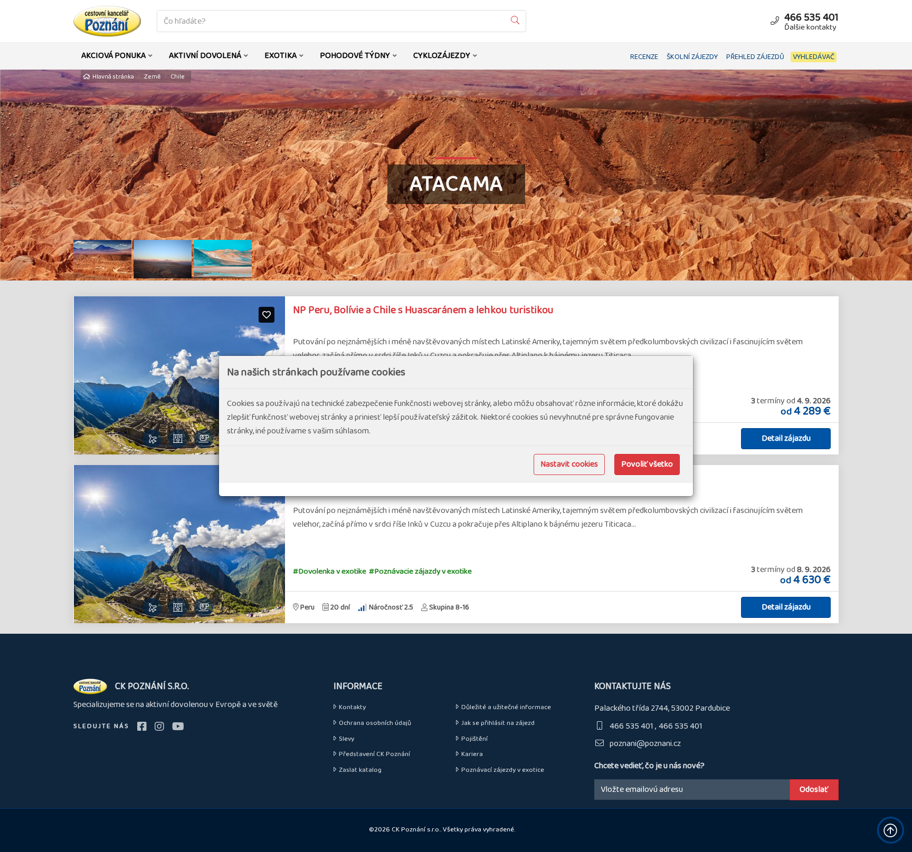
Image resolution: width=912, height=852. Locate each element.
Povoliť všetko (647, 464)
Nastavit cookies (569, 464)
